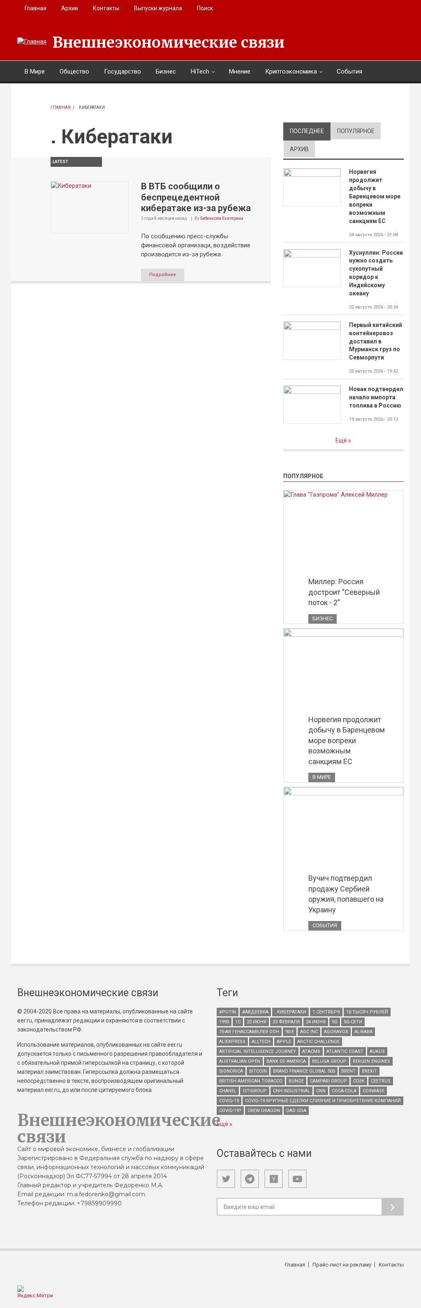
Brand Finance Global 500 (304, 1071)
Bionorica (231, 1071)
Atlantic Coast (344, 1051)
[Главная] (31, 41)
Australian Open (239, 1061)
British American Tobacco (250, 1081)
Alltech (261, 1041)
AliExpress (232, 1041)
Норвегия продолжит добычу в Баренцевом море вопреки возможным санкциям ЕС (374, 196)
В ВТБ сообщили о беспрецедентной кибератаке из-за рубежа (196, 197)
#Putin (227, 1012)
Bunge (296, 1081)
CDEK (359, 1081)
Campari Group (328, 1081)
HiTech (200, 71)
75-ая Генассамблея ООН (249, 1031)
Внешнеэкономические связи (169, 42)
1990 (224, 1022)
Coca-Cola (344, 1091)
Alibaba (363, 1031)
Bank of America (286, 1061)
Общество (74, 71)
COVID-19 (229, 1100)
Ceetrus (381, 1081)
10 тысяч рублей (367, 1012)
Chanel (227, 1091)
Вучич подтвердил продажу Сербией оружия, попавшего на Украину (346, 894)
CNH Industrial (291, 1091)
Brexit (369, 1071)
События (349, 71)
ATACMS (311, 1051)
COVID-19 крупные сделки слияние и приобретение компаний (323, 1100)
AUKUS (377, 1051)
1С (238, 1022)
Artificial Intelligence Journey (257, 1051)
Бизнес (166, 71)
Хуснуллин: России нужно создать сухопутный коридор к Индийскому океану (376, 273)
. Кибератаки (290, 1012)
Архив (69, 8)
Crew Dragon (264, 1110)
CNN (321, 1091)
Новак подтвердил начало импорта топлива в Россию (376, 397)
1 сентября (326, 1012)
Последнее (310, 131)
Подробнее (162, 274)
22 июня (256, 1022)
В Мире (35, 71)
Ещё (341, 440)
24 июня (316, 1022)
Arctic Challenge (318, 1041)
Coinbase (373, 1091)
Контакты (106, 8)
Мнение (239, 71)
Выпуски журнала (158, 8)
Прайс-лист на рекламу (341, 1264)
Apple (284, 1041)
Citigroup (255, 1091)
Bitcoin (258, 1071)
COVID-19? (230, 1110)
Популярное (356, 131)
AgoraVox (336, 1031)
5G (335, 1022)
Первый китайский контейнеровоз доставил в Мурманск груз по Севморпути (375, 341)
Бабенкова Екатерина (221, 218)
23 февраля (286, 1022)
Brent (348, 1071)
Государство (122, 71)
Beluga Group (329, 1061)
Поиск (205, 8)
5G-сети (353, 1022)
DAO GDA (296, 1110)
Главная (35, 8)
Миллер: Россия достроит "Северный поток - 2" (344, 592)
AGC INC (309, 1031)
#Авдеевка (255, 1012)
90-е (289, 1031)
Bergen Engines (371, 1061)
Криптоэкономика (291, 71)
